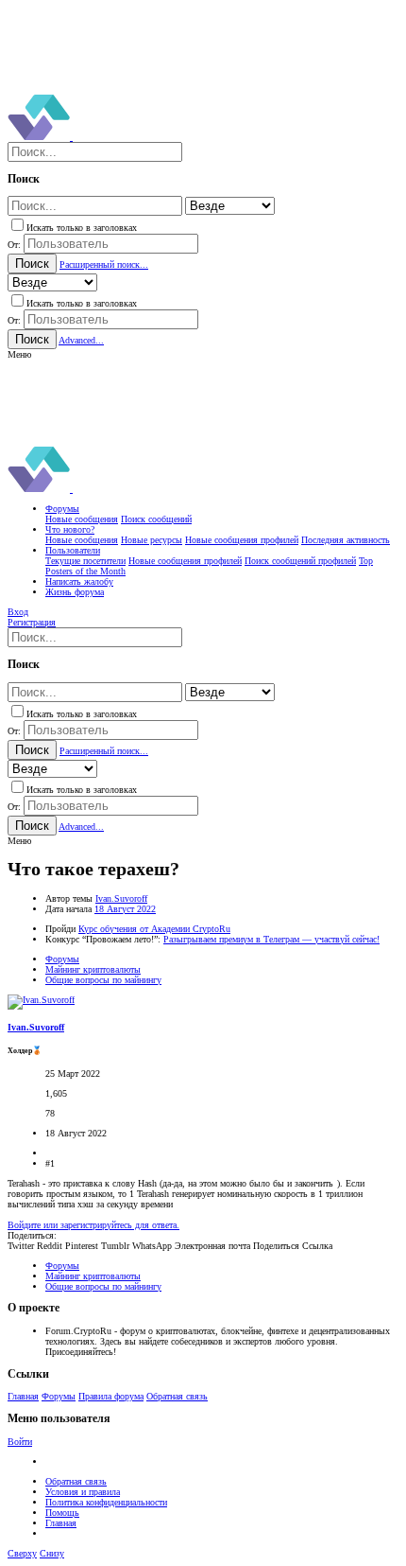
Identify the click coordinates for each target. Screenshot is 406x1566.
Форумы (59, 1396)
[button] (19, 354)
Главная (23, 1396)
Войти (20, 1441)
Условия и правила (82, 1492)
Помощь (62, 1512)
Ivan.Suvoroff (121, 898)
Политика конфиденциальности (106, 1502)
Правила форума (111, 1396)
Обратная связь (177, 1396)
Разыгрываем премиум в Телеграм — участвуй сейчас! (271, 939)
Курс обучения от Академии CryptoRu (154, 929)
